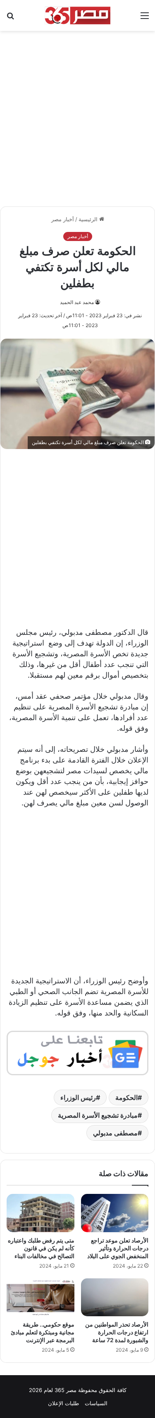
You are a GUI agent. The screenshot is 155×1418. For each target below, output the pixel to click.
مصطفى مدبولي (115, 1133)
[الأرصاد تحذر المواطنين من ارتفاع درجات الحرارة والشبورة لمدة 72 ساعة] (115, 1297)
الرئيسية (89, 219)
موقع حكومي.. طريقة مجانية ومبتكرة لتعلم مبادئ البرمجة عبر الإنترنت (42, 1332)
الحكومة (126, 1097)
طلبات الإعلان (63, 1403)
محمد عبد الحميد (77, 302)
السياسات (96, 1403)
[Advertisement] (77, 114)
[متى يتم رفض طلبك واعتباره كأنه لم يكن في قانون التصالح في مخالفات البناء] (40, 1213)
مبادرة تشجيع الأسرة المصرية (98, 1115)
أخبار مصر (62, 219)
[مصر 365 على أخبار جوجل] (77, 1052)
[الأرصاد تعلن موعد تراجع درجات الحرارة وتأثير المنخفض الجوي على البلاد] (115, 1213)
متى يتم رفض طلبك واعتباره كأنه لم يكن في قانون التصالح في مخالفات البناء (41, 1248)
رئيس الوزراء (78, 1097)
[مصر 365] (78, 15)
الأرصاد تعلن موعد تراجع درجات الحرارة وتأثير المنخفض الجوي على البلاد (117, 1248)
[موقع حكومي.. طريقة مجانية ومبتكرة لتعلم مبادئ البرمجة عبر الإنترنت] (40, 1297)
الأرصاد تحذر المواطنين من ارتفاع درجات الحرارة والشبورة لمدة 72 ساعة (116, 1332)
